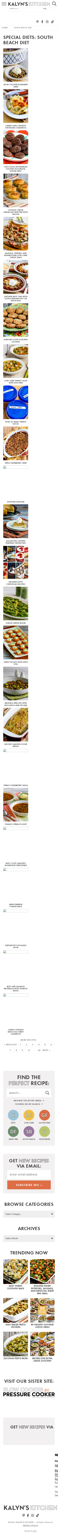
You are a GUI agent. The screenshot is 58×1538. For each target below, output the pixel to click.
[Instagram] (47, 21)
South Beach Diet (23, 28)
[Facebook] (42, 21)
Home (5, 28)
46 (39, 1050)
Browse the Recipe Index (28, 1100)
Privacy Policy (30, 1525)
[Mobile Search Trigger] (55, 4)
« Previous (10, 1044)
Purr (34, 1531)
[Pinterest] (37, 21)
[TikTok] (52, 21)
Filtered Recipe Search (28, 1104)
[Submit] (45, 8)
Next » (46, 1050)
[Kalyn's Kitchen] (30, 1507)
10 (29, 1050)
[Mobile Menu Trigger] (2, 4)
